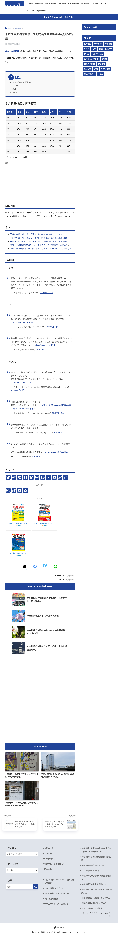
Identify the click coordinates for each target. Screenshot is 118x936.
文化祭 (103, 3)
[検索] (35, 886)
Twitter (14, 93)
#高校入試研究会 (49, 405)
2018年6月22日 (46, 293)
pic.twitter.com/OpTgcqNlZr (27, 408)
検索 (31, 3)
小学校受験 (105, 69)
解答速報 (101, 64)
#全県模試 (61, 405)
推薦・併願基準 (105, 49)
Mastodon (48, 869)
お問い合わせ (62, 932)
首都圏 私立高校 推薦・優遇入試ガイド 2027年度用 (18, 523)
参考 (14, 89)
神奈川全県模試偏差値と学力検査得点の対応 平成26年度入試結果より (41, 249)
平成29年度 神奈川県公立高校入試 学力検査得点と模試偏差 (36, 234)
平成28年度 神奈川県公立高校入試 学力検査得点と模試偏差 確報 (38, 238)
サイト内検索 (39, 932)
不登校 (100, 74)
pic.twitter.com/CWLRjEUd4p (23, 382)
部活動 (104, 59)
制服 (96, 69)
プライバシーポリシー (78, 932)
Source (15, 86)
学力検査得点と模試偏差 (21, 82)
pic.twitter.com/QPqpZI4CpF (57, 452)
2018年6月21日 (17, 390)
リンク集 (30, 11)
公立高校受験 (50, 3)
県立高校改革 (89, 74)
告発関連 (39, 3)
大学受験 (95, 3)
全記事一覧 (41, 11)
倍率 (94, 49)
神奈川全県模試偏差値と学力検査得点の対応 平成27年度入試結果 (39, 245)
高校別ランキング (91, 59)
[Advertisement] (40, 181)
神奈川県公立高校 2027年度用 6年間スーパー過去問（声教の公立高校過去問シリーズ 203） (18, 553)
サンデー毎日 (97, 54)
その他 (86, 49)
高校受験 (71, 575)
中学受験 (85, 3)
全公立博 (87, 69)
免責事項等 (51, 932)
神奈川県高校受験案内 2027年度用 (44, 523)
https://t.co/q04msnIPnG (45, 345)
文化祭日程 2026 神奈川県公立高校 (59, 17)
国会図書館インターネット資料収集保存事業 (59, 881)
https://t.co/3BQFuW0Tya (22, 322)
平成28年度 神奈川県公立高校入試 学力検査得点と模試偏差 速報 (38, 241)
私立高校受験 (73, 3)
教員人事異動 (89, 64)
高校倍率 (62, 3)
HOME (60, 927)
